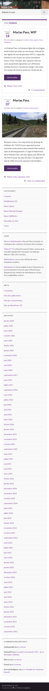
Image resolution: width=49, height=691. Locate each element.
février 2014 (9, 523)
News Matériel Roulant (13, 211)
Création (26, 40)
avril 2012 (8, 597)
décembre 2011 (10, 617)
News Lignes (34, 40)
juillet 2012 (8, 587)
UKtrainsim (8, 267)
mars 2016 (8, 419)
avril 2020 (8, 365)
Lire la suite (12, 77)
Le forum (22, 647)
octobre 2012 (9, 577)
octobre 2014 (9, 498)
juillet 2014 (8, 513)
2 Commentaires (38, 90)
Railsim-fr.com (8, 12)
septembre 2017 (11, 375)
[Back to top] (43, 685)
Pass (15, 86)
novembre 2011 (10, 622)
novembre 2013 (10, 528)
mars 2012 (8, 602)
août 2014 (8, 508)
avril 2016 (8, 414)
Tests (6, 226)
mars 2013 (8, 557)
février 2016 (9, 424)
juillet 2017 (8, 385)
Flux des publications (12, 295)
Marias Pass (21, 100)
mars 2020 (8, 370)
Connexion (8, 291)
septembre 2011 (11, 631)
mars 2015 (8, 474)
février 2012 (9, 607)
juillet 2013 (8, 548)
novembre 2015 (10, 439)
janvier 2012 (9, 612)
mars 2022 (8, 331)
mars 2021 (8, 340)
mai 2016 (7, 410)
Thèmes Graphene (23, 688)
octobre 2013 (9, 533)
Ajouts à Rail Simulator (13, 241)
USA (20, 86)
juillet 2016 (8, 400)
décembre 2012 (10, 572)
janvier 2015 (9, 483)
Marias (10, 86)
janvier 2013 (9, 567)
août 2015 (8, 454)
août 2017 (8, 380)
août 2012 (8, 582)
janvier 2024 (9, 321)
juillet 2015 (8, 459)
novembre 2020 (10, 355)
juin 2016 (7, 405)
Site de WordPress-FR (13, 305)
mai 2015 (7, 464)
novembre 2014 (10, 493)
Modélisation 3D (10, 201)
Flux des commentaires (13, 300)
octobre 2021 (9, 336)
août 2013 (8, 543)
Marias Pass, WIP (24, 32)
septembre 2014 (11, 503)
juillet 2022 (8, 326)
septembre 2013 (11, 538)
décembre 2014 (10, 488)
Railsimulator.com (11, 259)
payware (21, 177)
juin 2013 (7, 553)
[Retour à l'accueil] (24, 4)
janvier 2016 (9, 429)
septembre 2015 (11, 449)
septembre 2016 (11, 390)
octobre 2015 (9, 444)
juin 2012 (7, 592)
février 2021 (9, 345)
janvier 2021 (9, 350)
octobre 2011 (9, 626)
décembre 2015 (10, 434)
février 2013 (9, 562)
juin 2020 (7, 360)
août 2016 (8, 395)
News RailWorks (10, 216)
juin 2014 (7, 518)
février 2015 (9, 479)
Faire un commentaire (36, 181)
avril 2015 (8, 469)
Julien (8, 40)
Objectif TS (8, 249)
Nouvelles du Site (11, 221)
